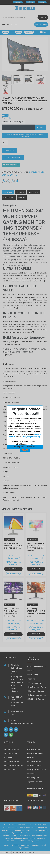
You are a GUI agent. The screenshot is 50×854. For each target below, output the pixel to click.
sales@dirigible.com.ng (30, 437)
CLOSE (25, 450)
